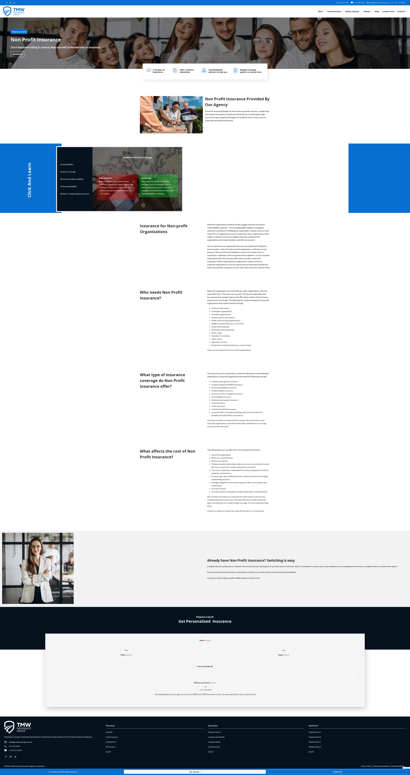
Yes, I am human (205, 690)
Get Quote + (195, 772)
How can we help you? (205, 666)
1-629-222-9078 (359, 3)
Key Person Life (214, 747)
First (126, 650)
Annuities (109, 732)
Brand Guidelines (398, 766)
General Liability (214, 742)
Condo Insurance (112, 737)
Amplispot (41, 766)
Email (283, 655)
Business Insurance (352, 11)
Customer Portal (388, 11)
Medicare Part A (315, 732)
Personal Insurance (334, 11)
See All (108, 752)
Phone (126, 655)
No (206, 687)
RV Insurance (110, 747)
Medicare (367, 11)
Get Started (17, 54)
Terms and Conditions (382, 766)
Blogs (377, 11)
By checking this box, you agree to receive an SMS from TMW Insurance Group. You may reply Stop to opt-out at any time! (206, 694)
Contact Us (401, 11)
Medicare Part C (315, 742)
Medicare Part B (315, 737)
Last (283, 650)
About (320, 11)
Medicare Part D (315, 747)
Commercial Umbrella (216, 737)
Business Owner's (214, 732)
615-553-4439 (344, 3)
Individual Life (111, 742)
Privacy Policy (366, 766)
